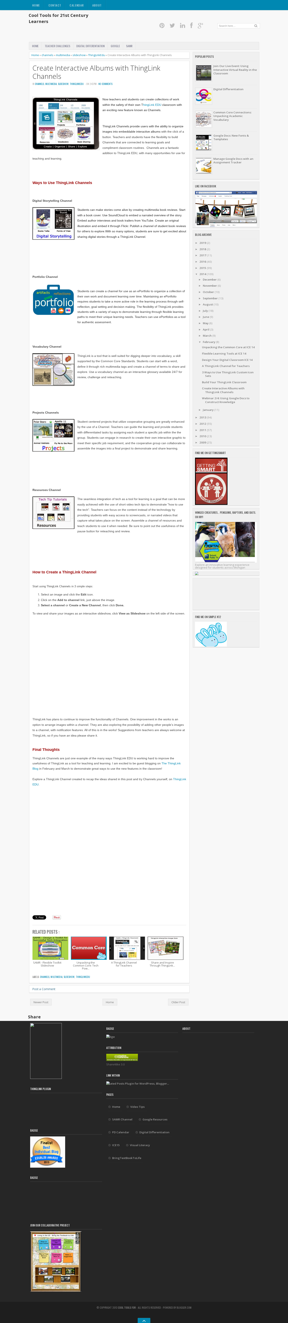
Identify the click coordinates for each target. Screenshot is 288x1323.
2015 (203, 268)
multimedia (63, 55)
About (97, 5)
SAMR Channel (122, 1119)
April (206, 329)
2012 (203, 424)
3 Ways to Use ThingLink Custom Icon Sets (228, 374)
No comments (105, 84)
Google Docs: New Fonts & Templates (231, 137)
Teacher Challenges (57, 46)
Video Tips (137, 1107)
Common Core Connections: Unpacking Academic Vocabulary (232, 116)
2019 (203, 243)
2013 (203, 417)
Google (115, 46)
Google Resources (155, 1119)
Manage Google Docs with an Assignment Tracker (233, 160)
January (208, 410)
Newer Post (41, 1002)
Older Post (178, 1002)
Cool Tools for (127, 1307)
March (207, 335)
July (206, 311)
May (206, 323)
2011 (203, 430)
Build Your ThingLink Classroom (224, 382)
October (209, 292)
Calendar (77, 5)
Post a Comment (43, 989)
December (210, 279)
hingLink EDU (152, 104)
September (210, 298)
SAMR (129, 46)
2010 (203, 436)
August (208, 304)
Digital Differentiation (90, 46)
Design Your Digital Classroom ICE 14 (227, 360)
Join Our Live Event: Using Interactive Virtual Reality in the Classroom (235, 69)
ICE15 (116, 1145)
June (206, 317)
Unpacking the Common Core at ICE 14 (228, 347)
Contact (54, 5)
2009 (203, 442)
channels (47, 55)
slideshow (79, 55)
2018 (203, 249)
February (209, 342)
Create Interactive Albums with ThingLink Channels (96, 72)
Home (36, 5)
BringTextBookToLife (126, 1158)
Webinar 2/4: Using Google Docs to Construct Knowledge (225, 400)
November (210, 286)
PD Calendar (120, 1132)
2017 (203, 255)
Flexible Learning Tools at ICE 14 (224, 353)
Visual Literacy (140, 1145)
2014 (203, 274)
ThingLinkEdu (96, 55)
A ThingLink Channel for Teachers (226, 366)
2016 (203, 262)
